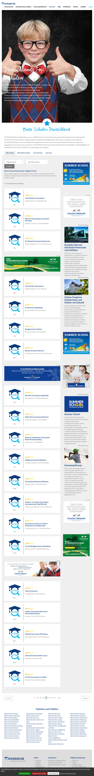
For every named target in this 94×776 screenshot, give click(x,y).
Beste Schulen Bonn (10, 724)
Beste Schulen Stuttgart (77, 732)
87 (43, 697)
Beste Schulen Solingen (77, 730)
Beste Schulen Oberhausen (78, 718)
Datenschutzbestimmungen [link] (68, 773)
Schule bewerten (40, 7)
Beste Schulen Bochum (11, 722)
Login (91, 7)
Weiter (85, 698)
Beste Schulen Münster (77, 714)
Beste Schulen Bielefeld (11, 720)
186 (59, 697)
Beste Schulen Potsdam (77, 724)
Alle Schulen (10, 153)
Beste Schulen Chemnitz (12, 732)
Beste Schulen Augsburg (12, 716)
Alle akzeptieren (24, 773)
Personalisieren (53, 773)
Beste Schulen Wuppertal (78, 736)
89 (49, 697)
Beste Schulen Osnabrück (78, 722)
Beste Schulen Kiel (54, 714)
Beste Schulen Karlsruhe (34, 740)
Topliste (52, 7)
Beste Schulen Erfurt (32, 716)
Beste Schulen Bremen (11, 728)
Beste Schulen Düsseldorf (34, 714)
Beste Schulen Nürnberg (78, 716)
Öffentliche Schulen (23, 153)
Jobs (59, 7)
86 (40, 697)
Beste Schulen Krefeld (55, 718)
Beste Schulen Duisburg (11, 738)
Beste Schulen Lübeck (55, 724)
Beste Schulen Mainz (54, 732)
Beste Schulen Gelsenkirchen (35, 728)
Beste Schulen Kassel (33, 742)
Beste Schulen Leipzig (55, 720)
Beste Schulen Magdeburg (56, 730)
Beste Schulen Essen (32, 718)
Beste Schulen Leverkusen (56, 722)
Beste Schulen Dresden (11, 736)
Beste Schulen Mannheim (56, 734)
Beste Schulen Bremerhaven (13, 730)
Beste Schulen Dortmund (12, 734)
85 (37, 697)
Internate (67, 7)
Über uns (75, 760)
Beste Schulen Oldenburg (78, 720)
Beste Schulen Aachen (11, 714)
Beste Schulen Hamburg (33, 734)
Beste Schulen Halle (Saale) (34, 732)
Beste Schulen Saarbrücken (78, 728)
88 (46, 697)
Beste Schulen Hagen (33, 730)
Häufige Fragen (77, 764)
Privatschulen (37, 153)
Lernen (83, 7)
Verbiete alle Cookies (39, 773)
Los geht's (9, 166)
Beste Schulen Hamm (33, 736)
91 (55, 697)
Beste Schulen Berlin (10, 718)
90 (52, 697)
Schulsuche (8, 7)
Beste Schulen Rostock (77, 726)
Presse (74, 762)
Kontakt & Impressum (79, 766)
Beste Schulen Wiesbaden (78, 734)
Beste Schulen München (56, 744)
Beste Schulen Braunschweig (13, 726)
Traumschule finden (23, 7)
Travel (75, 7)
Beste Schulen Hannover (34, 738)
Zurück (8, 698)
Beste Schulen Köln (54, 716)
